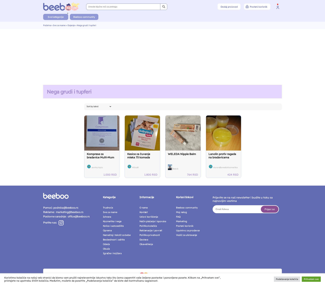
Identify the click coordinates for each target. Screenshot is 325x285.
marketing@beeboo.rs (69, 212)
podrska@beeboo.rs (65, 207)
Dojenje (71, 25)
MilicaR (135, 167)
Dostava (143, 239)
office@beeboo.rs (78, 216)
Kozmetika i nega (112, 221)
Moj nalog (181, 212)
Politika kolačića (148, 225)
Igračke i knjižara (112, 253)
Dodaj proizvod (229, 6)
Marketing (181, 221)
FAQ (178, 216)
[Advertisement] (162, 54)
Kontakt (143, 212)
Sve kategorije (55, 16)
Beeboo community (84, 16)
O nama (143, 207)
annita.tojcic (97, 167)
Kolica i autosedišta (113, 225)
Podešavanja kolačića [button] (287, 279)
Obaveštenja (146, 244)
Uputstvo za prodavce (188, 230)
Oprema (107, 230)
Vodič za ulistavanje (186, 235)
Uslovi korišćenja (148, 216)
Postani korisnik (258, 6)
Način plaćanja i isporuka (152, 221)
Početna (47, 25)
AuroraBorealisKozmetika (225, 167)
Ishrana (107, 216)
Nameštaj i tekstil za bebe (117, 235)
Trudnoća (108, 207)
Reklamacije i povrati (150, 230)
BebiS (175, 168)
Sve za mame (59, 25)
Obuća (106, 248)
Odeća (106, 244)
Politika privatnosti (149, 235)
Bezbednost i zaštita (114, 239)
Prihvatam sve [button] (311, 279)
